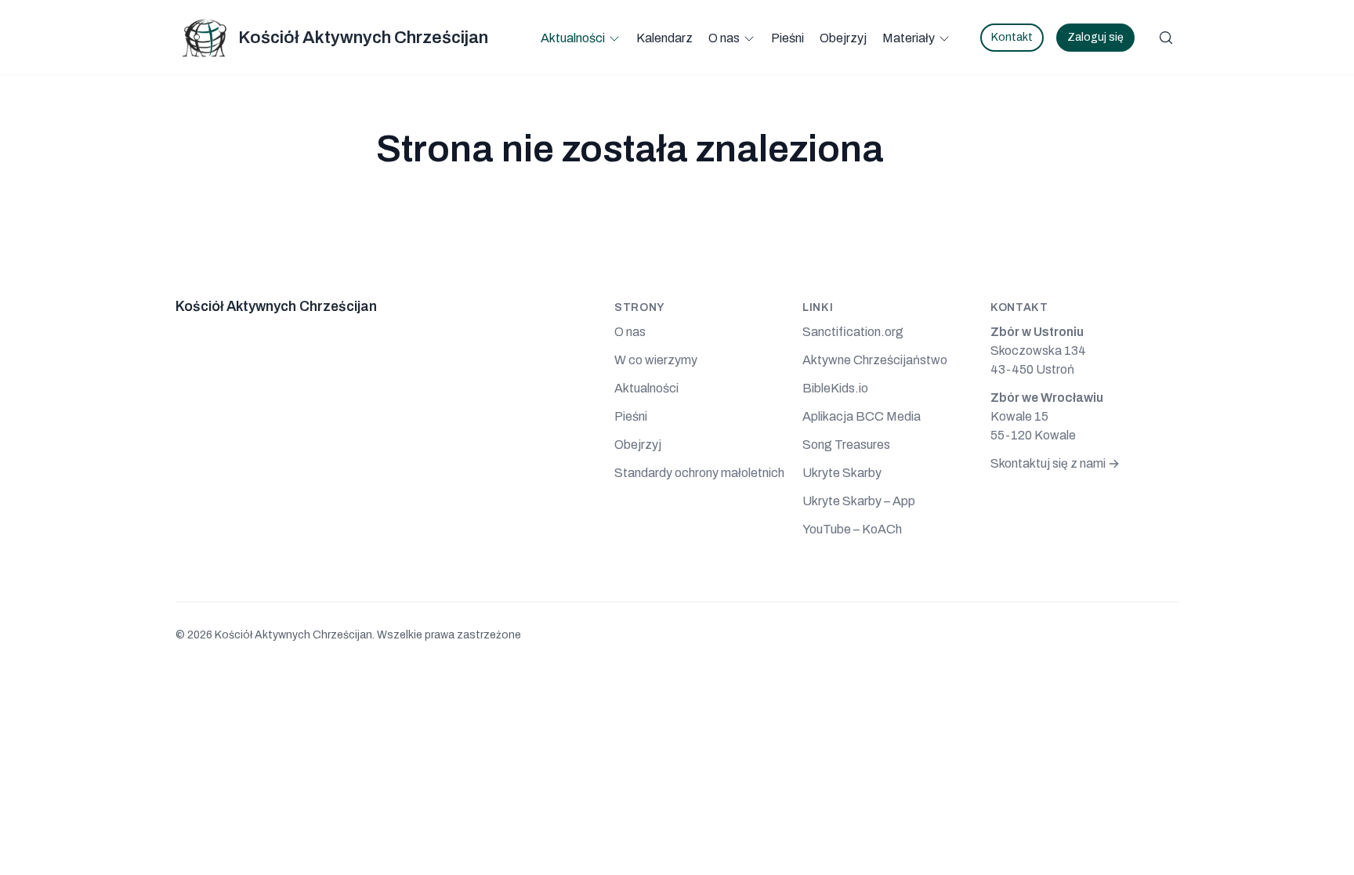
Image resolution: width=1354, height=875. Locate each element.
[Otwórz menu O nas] (749, 38)
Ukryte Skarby (842, 472)
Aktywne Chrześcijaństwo (874, 360)
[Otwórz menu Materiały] (944, 38)
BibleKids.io (835, 388)
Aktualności (573, 38)
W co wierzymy (655, 360)
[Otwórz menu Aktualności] (614, 38)
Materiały (908, 38)
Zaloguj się (1095, 37)
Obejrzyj (843, 38)
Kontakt (1012, 37)
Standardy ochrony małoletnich (699, 472)
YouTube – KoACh (852, 529)
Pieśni (787, 38)
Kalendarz (664, 38)
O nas (724, 38)
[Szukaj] (1165, 37)
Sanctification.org (852, 331)
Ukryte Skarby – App (858, 501)
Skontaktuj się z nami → (1055, 463)
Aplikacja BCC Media (861, 416)
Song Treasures (846, 444)
